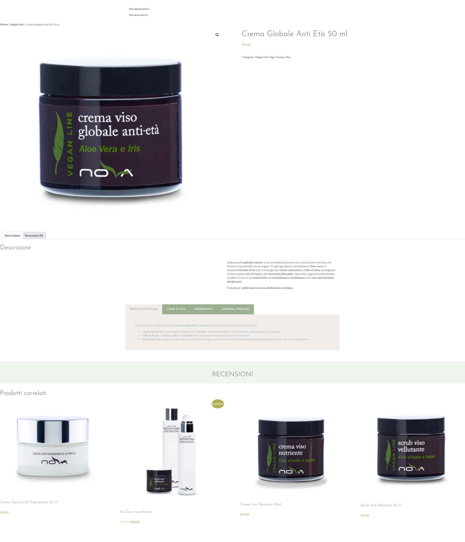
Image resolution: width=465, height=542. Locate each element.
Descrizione (12, 235)
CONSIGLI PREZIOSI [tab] (235, 309)
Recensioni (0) (34, 235)
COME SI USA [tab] (176, 309)
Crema (279, 57)
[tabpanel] (232, 332)
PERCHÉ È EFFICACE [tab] (144, 309)
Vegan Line (17, 24)
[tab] (12, 235)
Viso (287, 57)
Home (4, 24)
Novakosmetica (139, 9)
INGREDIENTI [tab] (203, 309)
